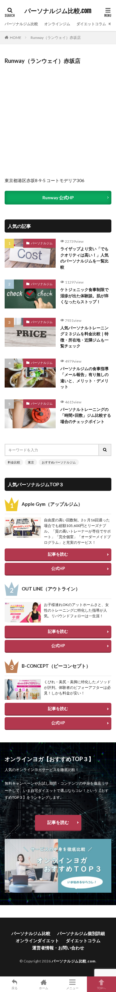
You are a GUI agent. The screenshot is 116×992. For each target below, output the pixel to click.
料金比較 (14, 462)
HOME (15, 37)
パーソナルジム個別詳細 (81, 933)
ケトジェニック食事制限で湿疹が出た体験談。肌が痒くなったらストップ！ (84, 295)
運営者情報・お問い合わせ (58, 947)
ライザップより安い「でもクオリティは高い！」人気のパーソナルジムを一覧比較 (84, 258)
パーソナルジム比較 (21, 23)
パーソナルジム (42, 243)
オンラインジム (57, 23)
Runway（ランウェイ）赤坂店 (56, 37)
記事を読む (58, 554)
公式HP (58, 568)
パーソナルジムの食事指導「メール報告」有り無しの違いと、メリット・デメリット (84, 377)
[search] (105, 450)
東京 (31, 462)
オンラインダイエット (37, 940)
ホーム (43, 988)
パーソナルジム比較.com (58, 11)
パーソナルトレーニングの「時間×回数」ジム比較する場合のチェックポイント (85, 415)
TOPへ (101, 988)
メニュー (72, 988)
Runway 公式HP (58, 197)
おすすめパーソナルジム (59, 462)
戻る (14, 988)
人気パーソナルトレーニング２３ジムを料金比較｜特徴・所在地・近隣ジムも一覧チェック (84, 337)
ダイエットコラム (91, 23)
